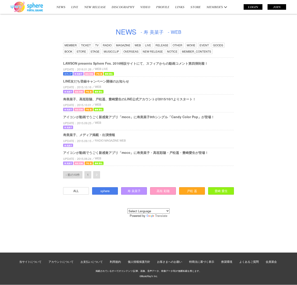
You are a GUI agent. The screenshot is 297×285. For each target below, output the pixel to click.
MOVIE (191, 45)
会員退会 (271, 261)
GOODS (218, 45)
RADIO (107, 45)
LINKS (179, 7)
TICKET (86, 45)
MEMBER (71, 45)
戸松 (192, 191)
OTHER (177, 45)
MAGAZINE (123, 45)
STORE (195, 7)
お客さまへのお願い (169, 261)
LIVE (74, 7)
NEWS (60, 7)
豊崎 (221, 191)
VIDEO (145, 7)
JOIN (277, 7)
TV (97, 45)
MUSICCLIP (111, 51)
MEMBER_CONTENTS (196, 51)
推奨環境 (226, 261)
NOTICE (172, 51)
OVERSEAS (131, 51)
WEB (138, 45)
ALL (76, 191)
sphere (105, 191)
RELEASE (161, 45)
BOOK (68, 51)
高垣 (163, 191)
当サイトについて (30, 261)
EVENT (204, 45)
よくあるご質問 (249, 261)
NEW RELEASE (95, 7)
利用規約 (115, 261)
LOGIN (253, 7)
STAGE (95, 51)
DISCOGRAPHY (123, 7)
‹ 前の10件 (73, 174)
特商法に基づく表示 (201, 261)
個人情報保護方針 (139, 261)
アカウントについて (61, 261)
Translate (161, 215)
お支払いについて (92, 261)
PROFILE (162, 7)
